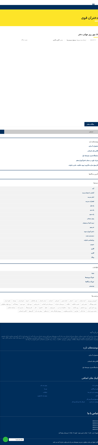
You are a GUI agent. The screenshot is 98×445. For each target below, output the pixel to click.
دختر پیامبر (37, 304)
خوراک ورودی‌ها (89, 277)
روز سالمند (75, 307)
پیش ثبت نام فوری (42, 395)
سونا (69, 307)
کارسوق (31, 311)
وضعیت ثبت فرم (94, 402)
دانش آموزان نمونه (89, 231)
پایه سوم (91, 214)
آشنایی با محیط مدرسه (88, 193)
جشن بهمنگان (93, 304)
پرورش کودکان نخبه (56, 311)
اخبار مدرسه (91, 197)
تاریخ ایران (21, 300)
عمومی (92, 244)
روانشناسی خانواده (89, 240)
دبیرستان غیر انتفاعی (47, 304)
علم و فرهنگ (29, 307)
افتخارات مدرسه (90, 201)
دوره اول (29, 304)
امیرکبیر (57, 300)
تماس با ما (95, 385)
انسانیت (50, 300)
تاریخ (27, 300)
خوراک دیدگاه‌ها (89, 281)
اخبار (97, 395)
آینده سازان (82, 300)
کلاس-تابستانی (23, 311)
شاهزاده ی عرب (61, 307)
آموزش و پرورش (92, 300)
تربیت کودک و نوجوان (88, 223)
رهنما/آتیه (15, 304)
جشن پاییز (84, 304)
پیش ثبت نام (38, 311)
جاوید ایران (7, 300)
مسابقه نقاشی (11, 307)
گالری (92, 248)
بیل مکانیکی (34, 300)
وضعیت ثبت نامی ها (93, 392)
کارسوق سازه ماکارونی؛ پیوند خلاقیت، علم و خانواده (83, 165)
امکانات (45, 392)
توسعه (14, 300)
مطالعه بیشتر (90, 124)
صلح (46, 307)
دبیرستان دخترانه (59, 304)
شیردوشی (52, 307)
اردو (76, 300)
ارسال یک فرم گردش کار (78, 402)
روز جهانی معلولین (6, 304)
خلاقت (68, 304)
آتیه (93, 188)
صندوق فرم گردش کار (92, 399)
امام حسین (64, 300)
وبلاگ (92, 257)
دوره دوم (22, 304)
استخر (71, 300)
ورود (92, 273)
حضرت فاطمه (75, 304)
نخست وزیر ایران (92, 311)
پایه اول (92, 205)
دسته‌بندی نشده (90, 236)
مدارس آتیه (20, 307)
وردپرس (91, 286)
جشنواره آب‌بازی (93, 146)
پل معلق (46, 311)
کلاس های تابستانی (92, 151)
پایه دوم (92, 210)
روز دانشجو (84, 307)
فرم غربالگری (94, 389)
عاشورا (41, 307)
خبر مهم (92, 227)
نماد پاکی (82, 311)
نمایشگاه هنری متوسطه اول (90, 155)
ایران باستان (43, 300)
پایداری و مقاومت (67, 311)
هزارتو (76, 311)
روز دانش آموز (93, 307)
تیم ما (45, 389)
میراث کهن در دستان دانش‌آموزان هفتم (87, 160)
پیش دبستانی (90, 218)
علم (36, 307)
